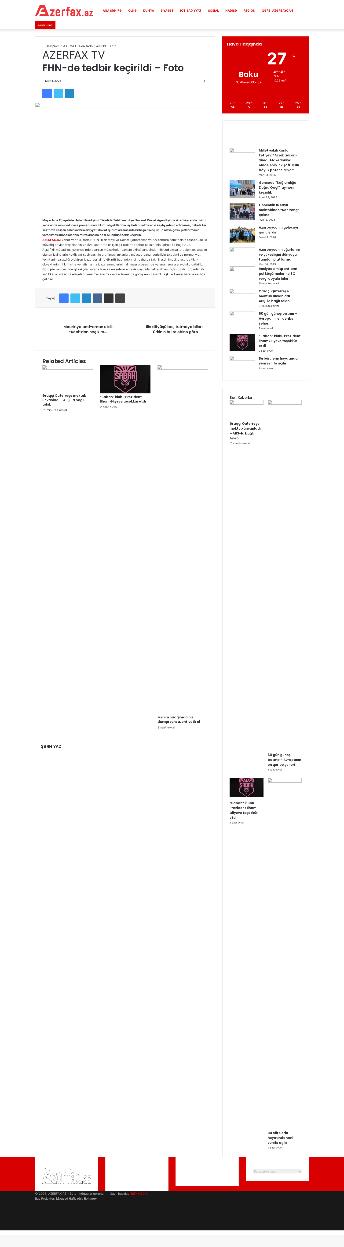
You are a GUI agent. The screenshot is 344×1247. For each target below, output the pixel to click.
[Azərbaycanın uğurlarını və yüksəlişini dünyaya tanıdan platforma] (242, 251)
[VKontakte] (97, 298)
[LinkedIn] (69, 93)
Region (249, 10)
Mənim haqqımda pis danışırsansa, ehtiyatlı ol (178, 719)
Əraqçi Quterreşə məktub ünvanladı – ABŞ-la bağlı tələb (64, 400)
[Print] (120, 298)
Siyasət (167, 10)
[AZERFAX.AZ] (64, 10)
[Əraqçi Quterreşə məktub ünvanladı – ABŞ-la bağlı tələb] (67, 368)
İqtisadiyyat (190, 10)
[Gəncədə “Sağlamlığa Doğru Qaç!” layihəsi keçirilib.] (242, 196)
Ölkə (132, 10)
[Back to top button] (1, 1233)
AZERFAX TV (63, 46)
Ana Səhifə (112, 10)
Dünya (148, 10)
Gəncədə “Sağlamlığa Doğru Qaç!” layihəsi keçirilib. (277, 187)
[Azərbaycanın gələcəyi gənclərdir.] (242, 241)
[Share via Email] (108, 298)
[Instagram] (36, 1218)
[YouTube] (36, 1213)
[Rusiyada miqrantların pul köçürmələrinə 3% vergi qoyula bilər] (242, 270)
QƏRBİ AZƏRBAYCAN (277, 10)
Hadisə (231, 10)
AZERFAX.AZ (51, 240)
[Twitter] (58, 93)
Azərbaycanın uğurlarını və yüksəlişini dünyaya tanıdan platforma (279, 254)
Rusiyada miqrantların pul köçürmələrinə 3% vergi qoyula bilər (278, 273)
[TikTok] (36, 1228)
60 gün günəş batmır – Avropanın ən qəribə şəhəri (278, 318)
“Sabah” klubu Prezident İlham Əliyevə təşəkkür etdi (123, 399)
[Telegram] (36, 1223)
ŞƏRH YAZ (51, 746)
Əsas (49, 46)
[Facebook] (47, 93)
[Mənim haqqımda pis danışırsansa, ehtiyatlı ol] (182, 368)
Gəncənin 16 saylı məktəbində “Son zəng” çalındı (279, 210)
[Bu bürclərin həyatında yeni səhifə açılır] (242, 359)
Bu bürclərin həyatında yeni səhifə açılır (278, 361)
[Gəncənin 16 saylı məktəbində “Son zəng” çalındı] (242, 219)
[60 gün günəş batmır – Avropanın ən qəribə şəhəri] (242, 315)
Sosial (213, 10)
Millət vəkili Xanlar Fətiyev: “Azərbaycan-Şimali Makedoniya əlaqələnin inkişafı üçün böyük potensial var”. (279, 160)
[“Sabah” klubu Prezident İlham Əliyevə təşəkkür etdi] (125, 392)
